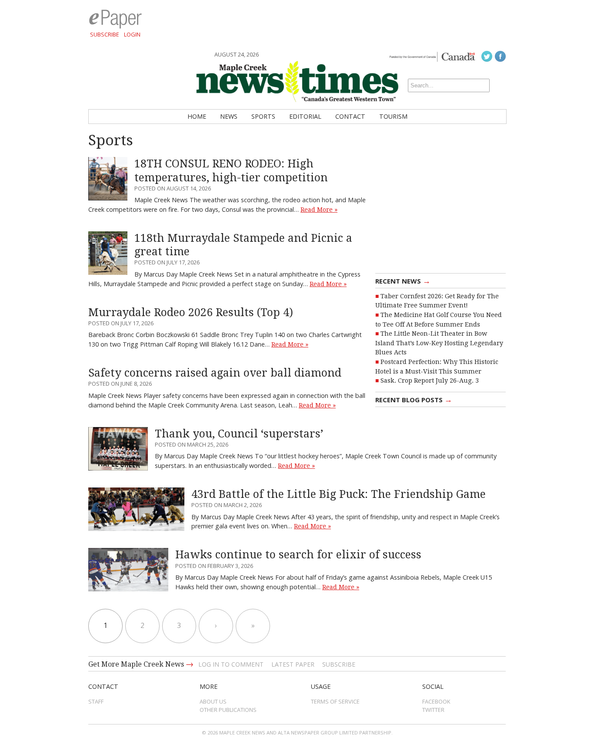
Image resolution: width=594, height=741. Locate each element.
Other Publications (228, 710)
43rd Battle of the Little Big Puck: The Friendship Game (338, 494)
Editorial (305, 116)
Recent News (402, 280)
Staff (95, 701)
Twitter (433, 710)
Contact (350, 116)
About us (213, 701)
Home (196, 116)
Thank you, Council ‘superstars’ (239, 433)
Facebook (436, 701)
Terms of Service (335, 701)
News (228, 116)
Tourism (393, 116)
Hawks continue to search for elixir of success (298, 554)
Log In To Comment (231, 664)
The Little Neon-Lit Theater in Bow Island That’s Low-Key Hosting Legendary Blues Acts (439, 343)
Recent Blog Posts (413, 399)
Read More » (318, 209)
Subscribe (104, 34)
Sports (263, 116)
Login (132, 34)
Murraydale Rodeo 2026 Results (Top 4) (190, 312)
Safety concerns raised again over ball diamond (214, 373)
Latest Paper (292, 664)
